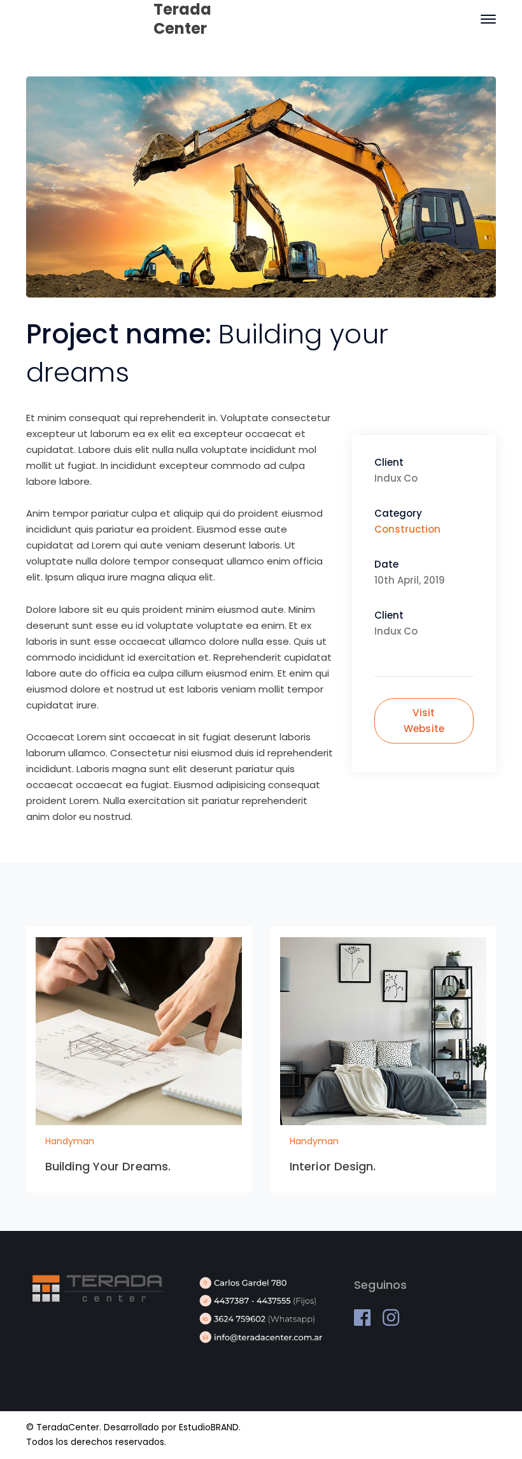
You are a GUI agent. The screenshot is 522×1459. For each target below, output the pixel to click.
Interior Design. (333, 1166)
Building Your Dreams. (108, 1166)
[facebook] (362, 1317)
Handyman (69, 1141)
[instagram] (391, 1317)
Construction (407, 529)
